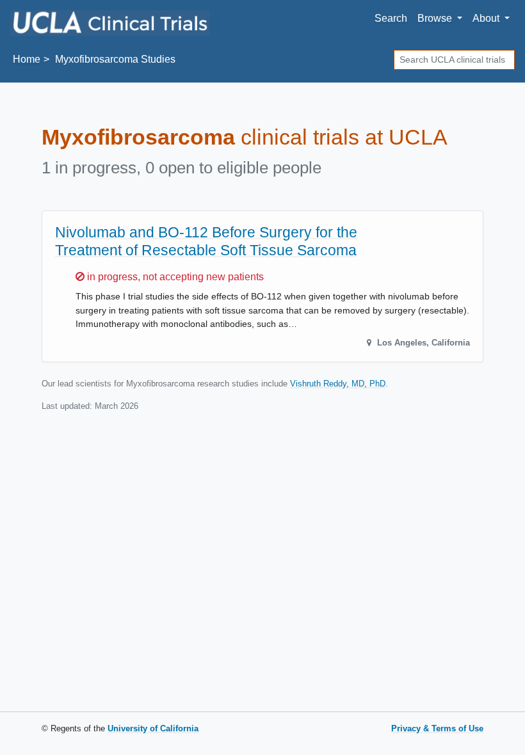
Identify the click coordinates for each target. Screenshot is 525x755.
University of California (153, 728)
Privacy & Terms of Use (437, 728)
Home (26, 59)
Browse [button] (436, 18)
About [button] (487, 18)
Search (391, 18)
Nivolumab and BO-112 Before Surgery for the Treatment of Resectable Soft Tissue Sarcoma (206, 241)
